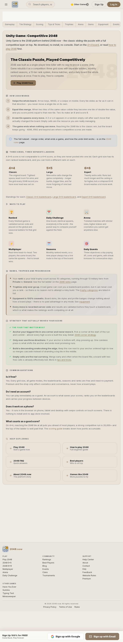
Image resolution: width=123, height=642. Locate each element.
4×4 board (93, 44)
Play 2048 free (25, 83)
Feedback (87, 572)
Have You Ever (9, 587)
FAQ (84, 569)
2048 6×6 (7, 566)
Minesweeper (9, 596)
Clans (45, 572)
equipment (84, 301)
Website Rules (89, 575)
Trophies (69, 24)
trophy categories (89, 290)
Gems (91, 24)
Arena (80, 24)
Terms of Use (65, 607)
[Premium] (72, 4)
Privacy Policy (49, 607)
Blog (44, 566)
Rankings (46, 559)
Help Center (88, 559)
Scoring (39, 24)
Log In (113, 4)
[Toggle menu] (6, 4)
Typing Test (8, 593)
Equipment (103, 24)
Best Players (48, 562)
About (85, 562)
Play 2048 (7, 559)
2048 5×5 (7, 562)
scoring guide (55, 428)
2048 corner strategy (85, 335)
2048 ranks (65, 282)
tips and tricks (64, 359)
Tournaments (48, 575)
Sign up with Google (68, 636)
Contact (86, 566)
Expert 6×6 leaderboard (94, 197)
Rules (77, 607)
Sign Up (99, 4)
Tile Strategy (25, 24)
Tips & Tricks (54, 24)
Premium (86, 578)
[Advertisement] (61, 16)
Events (116, 24)
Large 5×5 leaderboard (64, 197)
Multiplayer (8, 569)
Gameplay (10, 24)
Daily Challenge (10, 575)
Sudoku (6, 590)
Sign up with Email (104, 636)
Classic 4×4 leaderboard (38, 197)
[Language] (87, 4)
